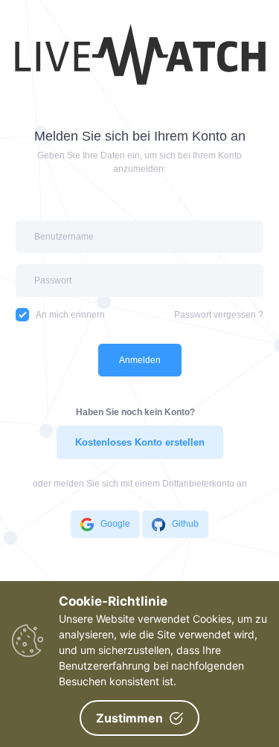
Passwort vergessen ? (218, 315)
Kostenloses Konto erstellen (140, 442)
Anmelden (140, 360)
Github (185, 524)
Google (115, 524)
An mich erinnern (70, 315)
